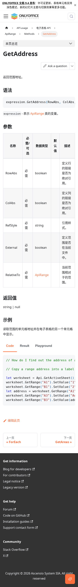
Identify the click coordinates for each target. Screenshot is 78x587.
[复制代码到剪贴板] (70, 101)
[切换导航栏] (6, 16)
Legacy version (13, 487)
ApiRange (37, 113)
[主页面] (6, 28)
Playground (43, 345)
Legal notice (11, 481)
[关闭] (75, 5)
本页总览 (11, 44)
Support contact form (18, 527)
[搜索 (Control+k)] (71, 16)
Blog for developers (17, 469)
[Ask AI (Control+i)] (70, 579)
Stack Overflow (14, 550)
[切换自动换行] (63, 101)
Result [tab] (24, 345)
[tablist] (39, 346)
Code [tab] (10, 345)
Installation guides (16, 521)
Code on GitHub (14, 515)
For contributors (15, 475)
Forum (7, 509)
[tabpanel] (39, 380)
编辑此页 (14, 420)
